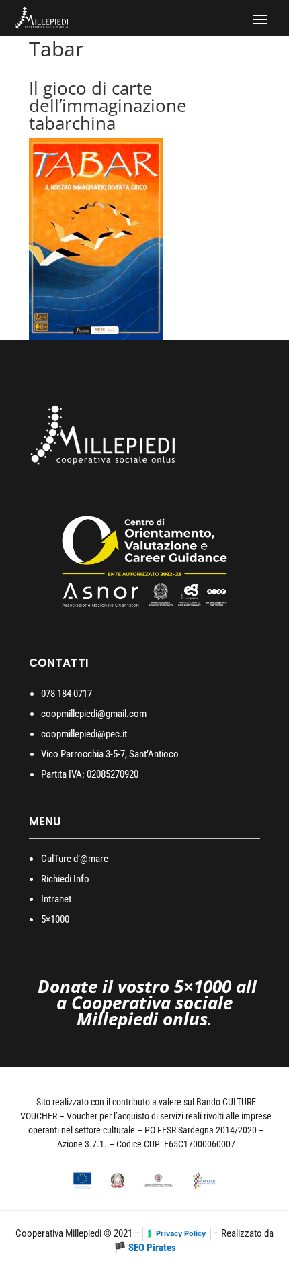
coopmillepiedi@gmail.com (94, 714)
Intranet (56, 899)
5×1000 (55, 919)
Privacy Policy (181, 1233)
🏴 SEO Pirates (145, 1247)
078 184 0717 (66, 694)
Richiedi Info (65, 879)
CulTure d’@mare (74, 859)
